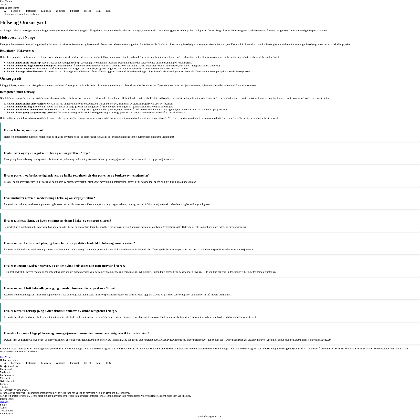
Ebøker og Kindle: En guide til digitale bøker (189, 348)
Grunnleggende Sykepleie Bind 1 (49, 348)
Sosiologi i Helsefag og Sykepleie (284, 348)
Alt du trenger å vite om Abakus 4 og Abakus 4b (93, 348)
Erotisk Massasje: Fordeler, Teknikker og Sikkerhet (381, 348)
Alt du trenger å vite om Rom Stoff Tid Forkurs (328, 348)
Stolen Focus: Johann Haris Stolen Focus (142, 348)
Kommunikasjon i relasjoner (14, 348)
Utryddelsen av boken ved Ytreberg (18, 351)
